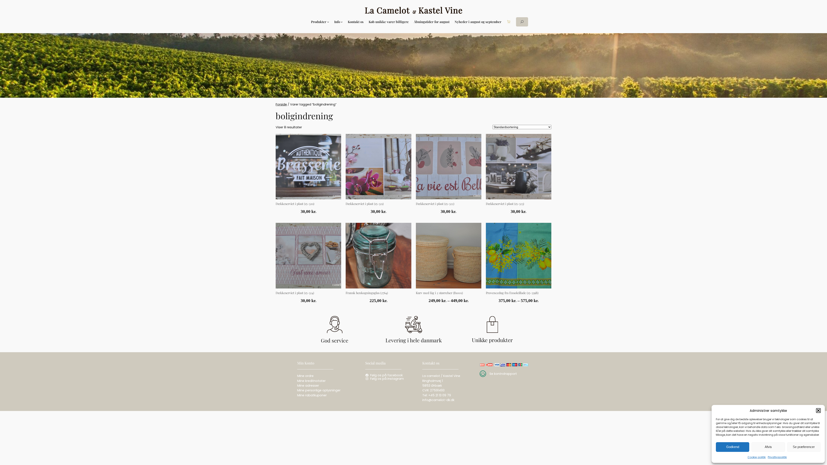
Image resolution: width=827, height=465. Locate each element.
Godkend (732, 447)
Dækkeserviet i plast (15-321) (365, 204)
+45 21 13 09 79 (439, 395)
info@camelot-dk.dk (438, 400)
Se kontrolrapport (503, 374)
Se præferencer (804, 447)
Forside (281, 104)
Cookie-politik (757, 457)
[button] (818, 410)
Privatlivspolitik (777, 457)
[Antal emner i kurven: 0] (509, 22)
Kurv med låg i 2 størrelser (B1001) (439, 293)
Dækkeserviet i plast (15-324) (295, 293)
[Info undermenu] (342, 22)
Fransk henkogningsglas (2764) (367, 293)
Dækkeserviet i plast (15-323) (505, 204)
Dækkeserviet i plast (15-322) (435, 204)
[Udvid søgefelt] (522, 21)
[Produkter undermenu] (328, 22)
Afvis (768, 447)
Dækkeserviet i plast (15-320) (295, 204)
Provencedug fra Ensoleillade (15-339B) (512, 293)
